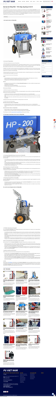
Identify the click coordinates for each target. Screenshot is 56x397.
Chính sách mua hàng (32, 376)
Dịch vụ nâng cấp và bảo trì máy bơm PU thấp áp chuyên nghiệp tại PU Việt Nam (9, 328)
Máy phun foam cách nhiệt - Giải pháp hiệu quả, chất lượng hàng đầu (21, 311)
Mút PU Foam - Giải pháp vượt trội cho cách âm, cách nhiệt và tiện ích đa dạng (9, 281)
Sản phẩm (27, 1)
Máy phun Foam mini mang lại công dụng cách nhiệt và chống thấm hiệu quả (34, 281)
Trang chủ (19, 1)
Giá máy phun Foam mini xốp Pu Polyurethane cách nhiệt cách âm (49, 48)
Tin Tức (38, 1)
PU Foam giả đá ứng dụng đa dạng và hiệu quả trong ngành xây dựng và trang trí (9, 296)
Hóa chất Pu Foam (22, 382)
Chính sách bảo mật (32, 375)
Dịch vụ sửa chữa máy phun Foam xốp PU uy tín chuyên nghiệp (21, 328)
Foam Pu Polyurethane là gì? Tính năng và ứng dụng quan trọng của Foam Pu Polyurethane (33, 312)
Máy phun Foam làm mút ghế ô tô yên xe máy (49, 10)
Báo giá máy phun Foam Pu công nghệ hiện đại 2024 (49, 56)
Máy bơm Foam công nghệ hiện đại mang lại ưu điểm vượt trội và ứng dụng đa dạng (33, 328)
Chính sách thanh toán (32, 377)
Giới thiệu (23, 1)
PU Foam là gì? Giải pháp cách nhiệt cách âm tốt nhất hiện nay (21, 280)
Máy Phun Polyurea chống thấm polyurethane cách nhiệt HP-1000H (49, 21)
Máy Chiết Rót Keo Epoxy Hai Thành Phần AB (49, 32)
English (52, 1)
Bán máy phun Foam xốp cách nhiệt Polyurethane (49, 52)
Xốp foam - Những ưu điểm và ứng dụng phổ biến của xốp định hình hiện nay (34, 296)
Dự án (31, 1)
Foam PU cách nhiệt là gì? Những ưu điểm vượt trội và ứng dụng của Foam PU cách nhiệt (21, 345)
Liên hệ (41, 1)
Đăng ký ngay (47, 76)
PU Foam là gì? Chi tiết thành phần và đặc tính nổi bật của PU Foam (9, 311)
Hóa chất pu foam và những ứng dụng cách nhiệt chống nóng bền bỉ (9, 344)
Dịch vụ (34, 1)
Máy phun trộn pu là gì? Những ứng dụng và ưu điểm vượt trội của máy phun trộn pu (8, 360)
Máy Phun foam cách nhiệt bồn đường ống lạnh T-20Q (48, 15)
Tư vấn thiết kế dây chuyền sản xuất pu (48, 40)
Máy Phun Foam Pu (22, 376)
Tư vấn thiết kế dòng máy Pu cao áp (49, 44)
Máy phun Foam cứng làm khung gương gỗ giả (48, 27)
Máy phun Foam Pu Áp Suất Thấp (23, 375)
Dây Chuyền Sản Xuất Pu (22, 377)
